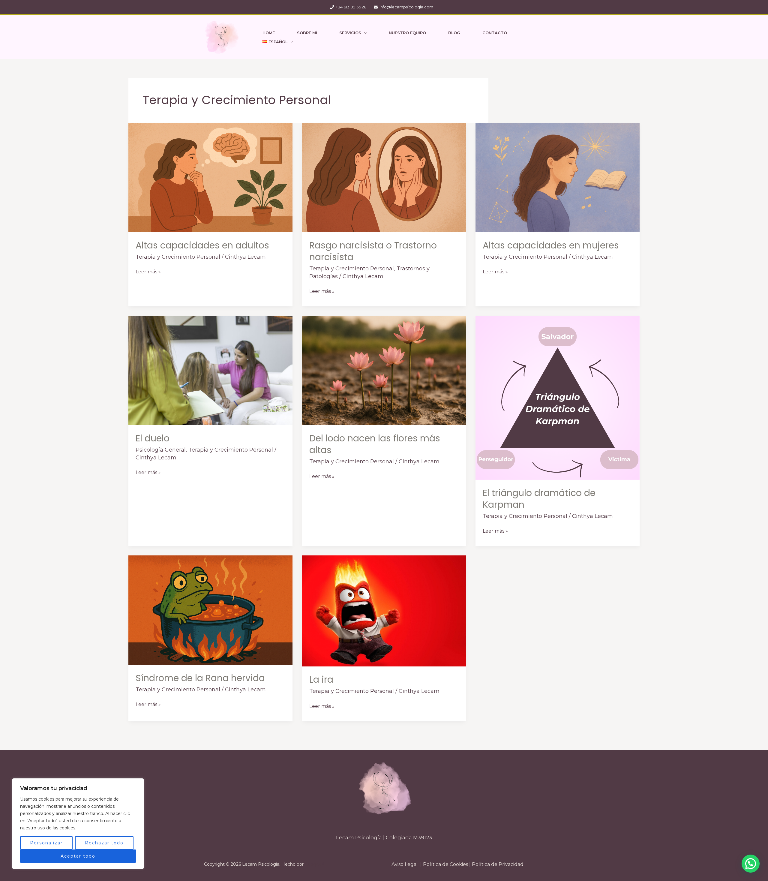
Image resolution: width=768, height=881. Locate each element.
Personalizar (46, 843)
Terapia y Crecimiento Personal (178, 257)
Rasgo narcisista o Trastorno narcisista (373, 251)
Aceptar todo (78, 856)
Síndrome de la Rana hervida (200, 678)
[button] (364, 32)
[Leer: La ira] (384, 611)
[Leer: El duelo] (210, 370)
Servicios (350, 32)
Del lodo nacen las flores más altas (374, 444)
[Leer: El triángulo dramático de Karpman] (558, 397)
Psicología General (161, 450)
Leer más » (148, 271)
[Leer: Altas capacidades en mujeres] (558, 177)
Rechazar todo (104, 843)
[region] (78, 823)
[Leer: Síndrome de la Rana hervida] (210, 610)
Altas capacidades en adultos (202, 245)
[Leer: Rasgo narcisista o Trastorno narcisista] (384, 177)
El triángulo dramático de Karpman (539, 498)
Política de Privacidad (498, 864)
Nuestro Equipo (407, 32)
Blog (454, 32)
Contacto (494, 32)
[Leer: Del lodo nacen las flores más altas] (384, 370)
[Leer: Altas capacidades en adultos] (210, 177)
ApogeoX (314, 864)
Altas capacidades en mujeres (551, 245)
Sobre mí (307, 32)
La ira (321, 679)
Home (268, 32)
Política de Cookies (445, 864)
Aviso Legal (405, 864)
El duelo (153, 438)
